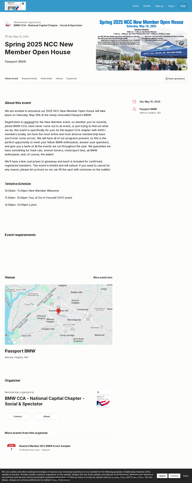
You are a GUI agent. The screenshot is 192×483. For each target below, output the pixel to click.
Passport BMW (15, 61)
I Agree (162, 476)
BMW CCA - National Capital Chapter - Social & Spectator (48, 25)
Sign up (159, 6)
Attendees (46, 78)
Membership (20, 22)
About (46, 416)
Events (147, 6)
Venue (59, 78)
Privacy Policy (137, 477)
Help (183, 6)
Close (185, 476)
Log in (171, 6)
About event (11, 78)
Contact (17, 416)
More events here (102, 277)
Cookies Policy (119, 477)
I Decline (174, 476)
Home (136, 6)
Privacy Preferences (60, 480)
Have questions (176, 78)
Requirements (29, 78)
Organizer (71, 78)
